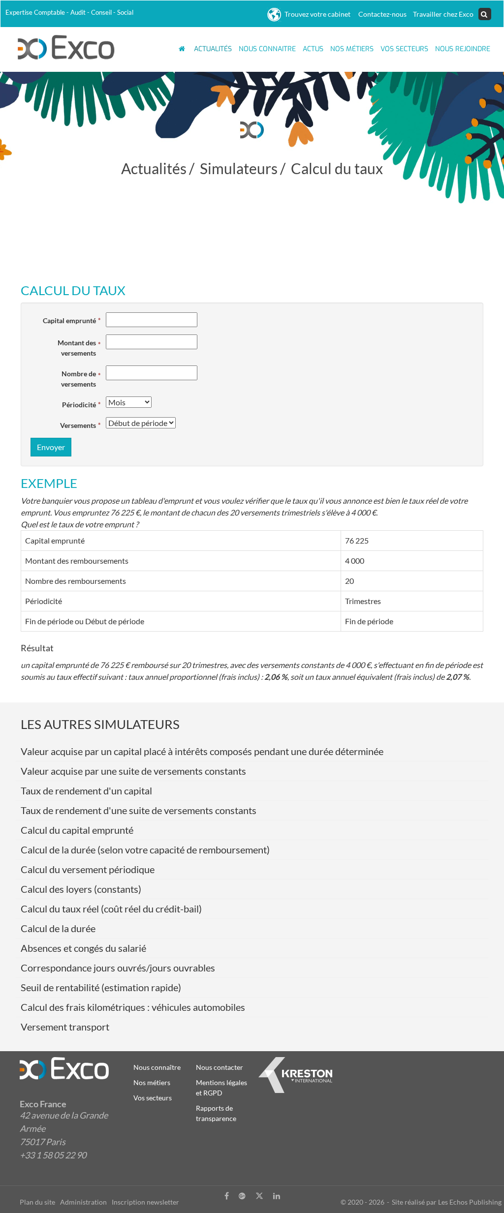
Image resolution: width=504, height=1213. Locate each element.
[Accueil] (66, 46)
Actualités (213, 49)
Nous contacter (219, 1067)
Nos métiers (352, 49)
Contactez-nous (381, 14)
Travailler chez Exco (442, 14)
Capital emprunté (69, 320)
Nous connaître (157, 1067)
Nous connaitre (267, 49)
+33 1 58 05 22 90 (53, 1155)
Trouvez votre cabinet (316, 14)
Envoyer (51, 447)
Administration (83, 1202)
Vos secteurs (152, 1097)
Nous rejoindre (462, 49)
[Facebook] (226, 1196)
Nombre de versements (78, 378)
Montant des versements (77, 347)
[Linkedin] (276, 1196)
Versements (78, 425)
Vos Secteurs (404, 49)
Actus (313, 49)
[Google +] (242, 1196)
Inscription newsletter (145, 1202)
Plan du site (37, 1202)
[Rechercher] (484, 14)
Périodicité (79, 404)
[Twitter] (259, 1196)
